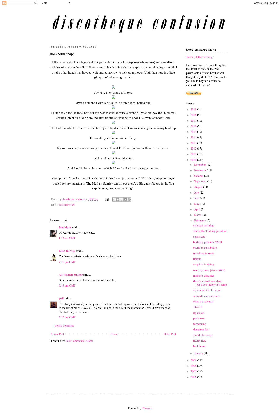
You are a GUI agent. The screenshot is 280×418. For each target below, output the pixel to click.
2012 (194, 148)
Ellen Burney (67, 251)
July (197, 192)
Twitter (190, 57)
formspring (199, 324)
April (197, 209)
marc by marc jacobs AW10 (209, 270)
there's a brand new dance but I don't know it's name (210, 283)
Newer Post (57, 334)
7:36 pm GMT (67, 262)
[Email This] (114, 199)
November (200, 170)
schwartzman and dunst (206, 296)
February (199, 220)
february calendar (203, 301)
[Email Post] (106, 199)
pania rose (199, 318)
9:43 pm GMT (67, 285)
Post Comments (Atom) (79, 341)
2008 (194, 366)
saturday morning (203, 225)
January (199, 353)
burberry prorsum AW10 (207, 242)
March (198, 215)
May (197, 204)
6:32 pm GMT (67, 317)
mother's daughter (203, 276)
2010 (194, 160)
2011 (194, 154)
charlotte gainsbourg (205, 247)
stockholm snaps (202, 335)
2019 (194, 109)
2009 (194, 360)
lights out (198, 313)
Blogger (146, 408)
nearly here (199, 340)
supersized (199, 236)
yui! (61, 298)
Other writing (204, 57)
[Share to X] (122, 199)
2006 (194, 377)
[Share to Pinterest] (129, 199)
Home (113, 334)
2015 (194, 132)
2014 (194, 137)
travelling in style (203, 253)
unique (197, 259)
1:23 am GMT (67, 238)
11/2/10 (197, 307)
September (200, 181)
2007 (194, 371)
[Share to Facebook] (125, 199)
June (197, 198)
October (199, 176)
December (200, 165)
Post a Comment (64, 325)
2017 (194, 120)
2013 (194, 143)
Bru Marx (65, 227)
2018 (194, 115)
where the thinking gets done (210, 231)
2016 (194, 126)
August (198, 187)
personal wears (67, 204)
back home (199, 346)
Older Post (170, 334)
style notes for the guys (206, 290)
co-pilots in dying (203, 264)
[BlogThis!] (118, 199)
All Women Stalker (71, 274)
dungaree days (201, 329)
